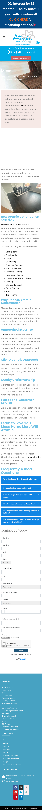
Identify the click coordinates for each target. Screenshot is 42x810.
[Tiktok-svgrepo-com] (26, 792)
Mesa (23, 105)
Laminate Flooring (14, 272)
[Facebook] (15, 787)
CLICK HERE (18, 19)
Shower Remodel (14, 285)
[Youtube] (15, 792)
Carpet (9, 258)
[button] (4, 37)
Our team (5, 334)
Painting (9, 281)
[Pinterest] (15, 797)
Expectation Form (10, 755)
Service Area (8, 740)
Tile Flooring (11, 295)
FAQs (5, 762)
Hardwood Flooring (14, 275)
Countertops (11, 262)
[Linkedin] (21, 797)
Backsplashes (12, 252)
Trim (8, 291)
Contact (6, 749)
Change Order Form (11, 759)
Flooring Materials (14, 268)
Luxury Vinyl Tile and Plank (18, 278)
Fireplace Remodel (14, 265)
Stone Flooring (12, 288)
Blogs (5, 752)
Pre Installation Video (12, 765)
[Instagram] (21, 787)
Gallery (6, 746)
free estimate (33, 457)
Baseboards (11, 255)
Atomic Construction (11, 224)
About (5, 743)
